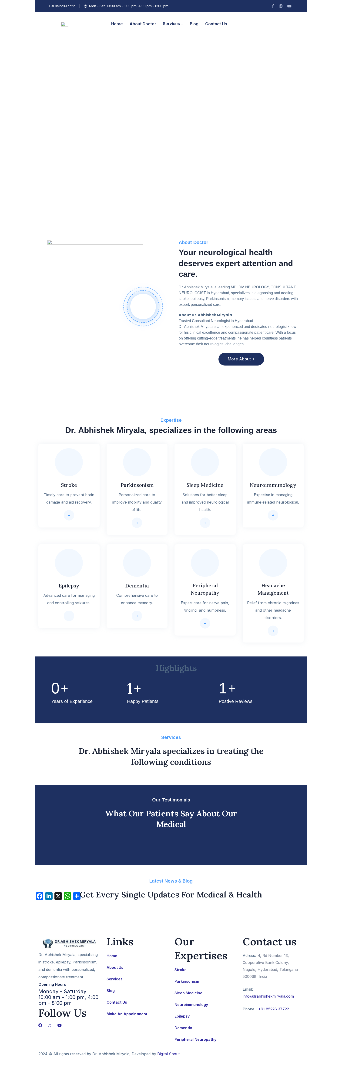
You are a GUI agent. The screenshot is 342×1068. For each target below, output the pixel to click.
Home (112, 955)
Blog (111, 990)
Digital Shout (168, 1054)
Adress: (249, 955)
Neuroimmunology (191, 1004)
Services (115, 979)
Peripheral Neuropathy (195, 1039)
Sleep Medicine (188, 993)
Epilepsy (182, 1016)
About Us (115, 967)
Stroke (180, 969)
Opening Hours (52, 984)
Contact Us (117, 1002)
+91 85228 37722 (273, 1009)
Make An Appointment (127, 1014)
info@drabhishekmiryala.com (268, 996)
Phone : (249, 1009)
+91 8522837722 (61, 6)
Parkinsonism (186, 981)
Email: (248, 989)
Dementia (183, 1027)
